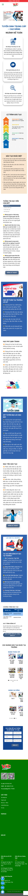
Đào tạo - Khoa (4, 802)
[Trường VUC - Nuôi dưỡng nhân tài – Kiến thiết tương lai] (15, 4)
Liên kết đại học (5, 805)
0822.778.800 (11, 788)
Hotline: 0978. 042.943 (14, 1)
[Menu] (2, 4)
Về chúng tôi (4, 797)
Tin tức (2, 807)
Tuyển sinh (3, 800)
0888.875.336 (10, 786)
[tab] (12, 206)
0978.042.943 (8, 783)
